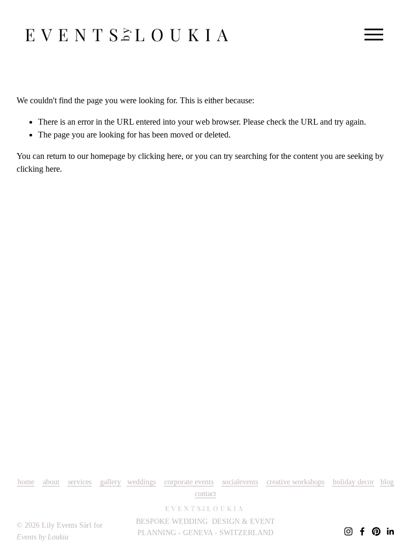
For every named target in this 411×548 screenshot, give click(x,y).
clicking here (159, 156)
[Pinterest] (376, 531)
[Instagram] (348, 531)
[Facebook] (362, 531)
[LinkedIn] (390, 531)
